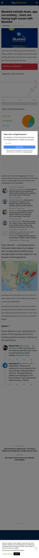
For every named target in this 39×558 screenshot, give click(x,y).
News (7, 8)
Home (2, 8)
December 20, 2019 (18, 25)
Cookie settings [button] (7, 554)
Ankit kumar (6, 25)
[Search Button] (37, 2)
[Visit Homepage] (19, 2)
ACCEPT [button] (17, 554)
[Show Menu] (2, 2)
